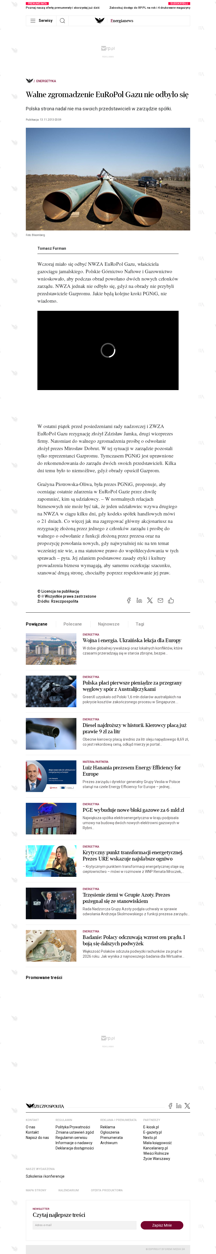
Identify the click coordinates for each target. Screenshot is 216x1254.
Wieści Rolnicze (156, 1153)
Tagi (140, 624)
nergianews (122, 20)
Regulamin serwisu (71, 1137)
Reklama (107, 1127)
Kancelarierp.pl (155, 1148)
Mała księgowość (157, 1143)
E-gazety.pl (152, 1132)
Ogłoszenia (109, 1132)
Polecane (72, 624)
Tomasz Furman (51, 248)
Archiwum (108, 1143)
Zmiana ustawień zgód (75, 1132)
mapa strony (36, 1190)
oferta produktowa (107, 1190)
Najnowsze (109, 624)
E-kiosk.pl (151, 1127)
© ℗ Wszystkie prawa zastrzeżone (66, 596)
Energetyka (46, 81)
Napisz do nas (37, 1137)
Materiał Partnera (95, 761)
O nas (30, 1127)
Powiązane (36, 624)
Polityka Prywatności (73, 1127)
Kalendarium (68, 1190)
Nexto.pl (150, 1137)
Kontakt (32, 1132)
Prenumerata (111, 1137)
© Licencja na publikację (58, 591)
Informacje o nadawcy (74, 1143)
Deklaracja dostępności (75, 1148)
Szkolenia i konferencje (45, 1176)
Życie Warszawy (156, 1159)
